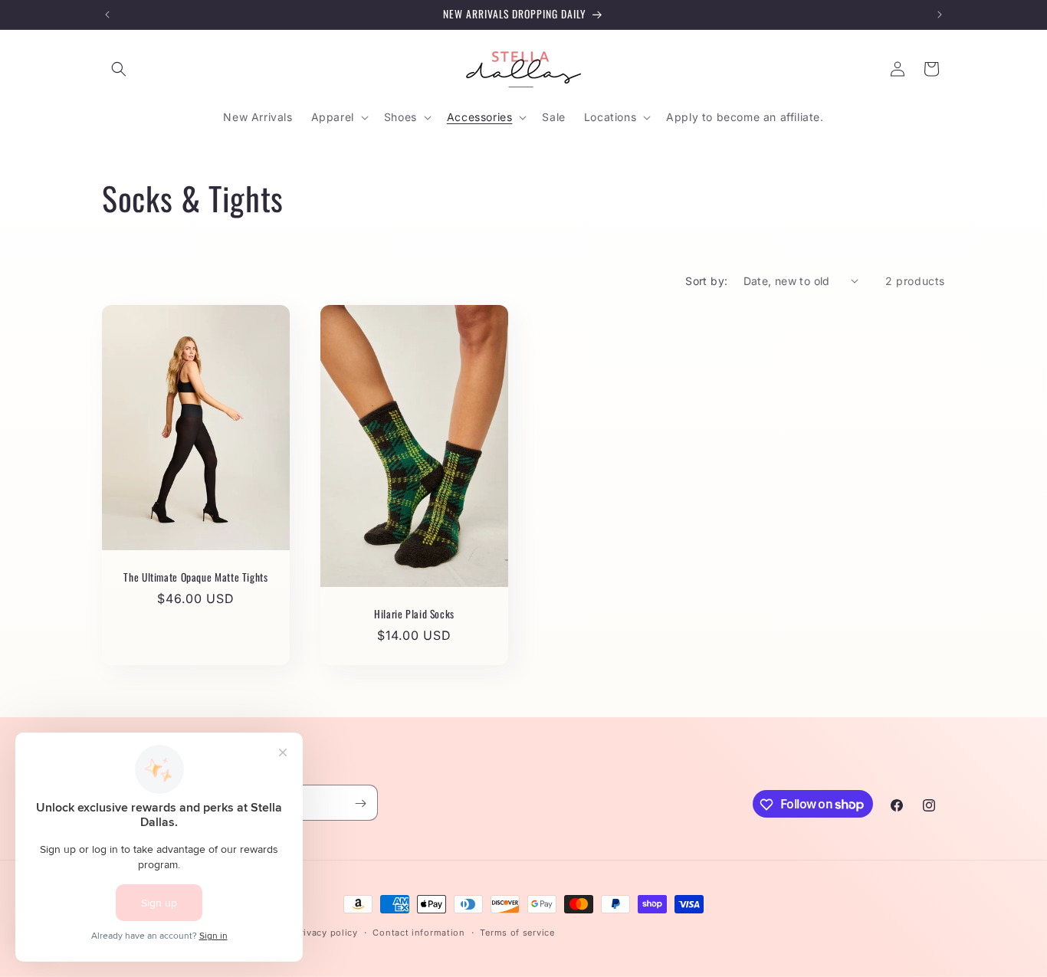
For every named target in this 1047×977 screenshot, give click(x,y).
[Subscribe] (360, 803)
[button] (119, 69)
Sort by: (706, 280)
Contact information (418, 931)
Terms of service (517, 931)
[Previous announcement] (107, 14)
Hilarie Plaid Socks (414, 614)
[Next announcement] (940, 14)
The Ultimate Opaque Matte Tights (195, 577)
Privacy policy (326, 931)
